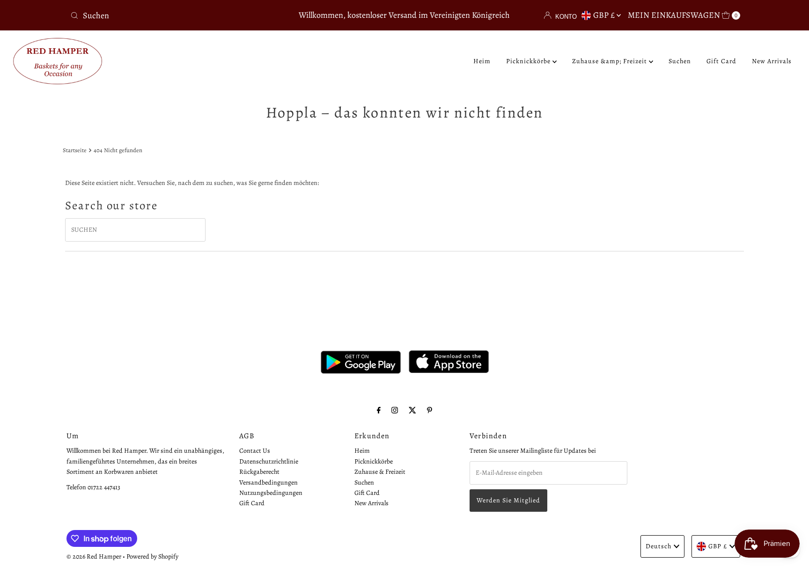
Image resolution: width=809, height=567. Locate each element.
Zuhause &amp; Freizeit (610, 61)
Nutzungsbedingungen (270, 492)
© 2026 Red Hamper (93, 556)
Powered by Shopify (152, 556)
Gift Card (721, 61)
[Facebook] (379, 410)
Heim (482, 61)
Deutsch (658, 546)
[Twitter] (412, 410)
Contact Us (254, 450)
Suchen (680, 61)
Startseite (75, 150)
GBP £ (605, 15)
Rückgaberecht (259, 471)
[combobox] (176, 15)
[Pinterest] (429, 410)
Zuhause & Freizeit (379, 471)
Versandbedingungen (268, 482)
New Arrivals (772, 61)
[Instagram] (394, 410)
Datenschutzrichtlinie (268, 461)
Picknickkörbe (529, 61)
